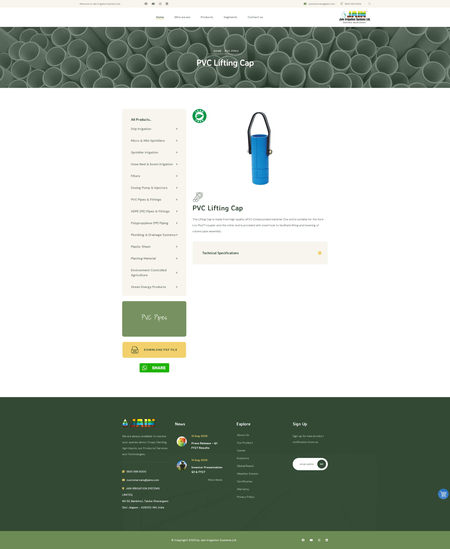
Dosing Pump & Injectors (149, 188)
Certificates (244, 481)
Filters (135, 176)
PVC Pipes (232, 51)
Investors (243, 458)
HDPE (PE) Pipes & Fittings (150, 211)
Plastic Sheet (141, 247)
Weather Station (247, 474)
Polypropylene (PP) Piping (149, 223)
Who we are (182, 17)
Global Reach (245, 466)
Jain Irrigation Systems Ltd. (218, 540)
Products (207, 17)
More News (215, 480)
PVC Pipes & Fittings (146, 199)
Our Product (245, 443)
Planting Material (143, 258)
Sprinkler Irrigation (144, 152)
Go (321, 464)
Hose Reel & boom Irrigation (152, 164)
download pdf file (160, 350)
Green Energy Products (148, 287)
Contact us (255, 17)
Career (241, 450)
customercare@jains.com (321, 3)
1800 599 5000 (353, 3)
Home (160, 17)
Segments (230, 17)
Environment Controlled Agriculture (148, 272)
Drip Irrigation (141, 129)
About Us (243, 435)
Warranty (243, 489)
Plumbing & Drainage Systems (153, 235)
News (180, 423)
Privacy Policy (246, 497)
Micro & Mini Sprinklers (148, 141)
